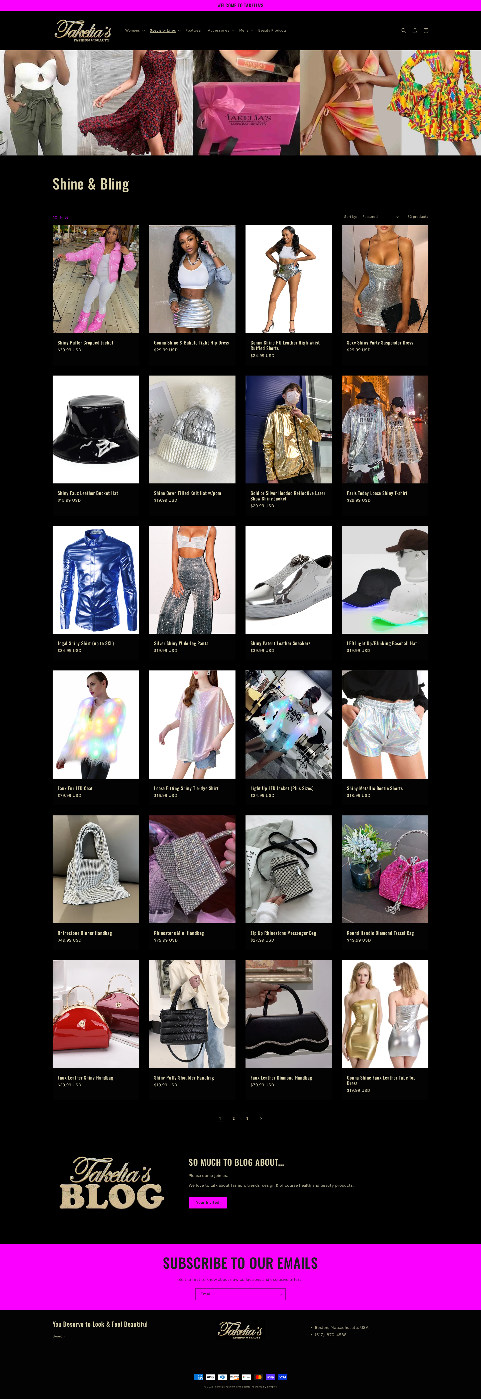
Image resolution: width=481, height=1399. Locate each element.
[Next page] (260, 1118)
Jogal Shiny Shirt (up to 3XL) (86, 643)
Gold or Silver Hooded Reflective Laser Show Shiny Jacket (288, 495)
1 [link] (220, 1118)
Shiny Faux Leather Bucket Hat (88, 493)
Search (59, 1336)
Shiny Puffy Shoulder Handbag (184, 1077)
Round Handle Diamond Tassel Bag (380, 933)
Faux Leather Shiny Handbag (85, 1077)
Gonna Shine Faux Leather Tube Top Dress (381, 1080)
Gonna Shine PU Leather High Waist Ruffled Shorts (285, 345)
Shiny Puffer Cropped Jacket (85, 342)
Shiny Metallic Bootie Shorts (375, 788)
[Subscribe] (279, 1294)
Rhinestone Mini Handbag (179, 933)
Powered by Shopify (264, 1386)
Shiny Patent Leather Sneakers (280, 643)
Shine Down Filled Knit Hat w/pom (187, 493)
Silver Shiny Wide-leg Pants (181, 643)
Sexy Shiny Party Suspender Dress (380, 342)
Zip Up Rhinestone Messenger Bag (283, 933)
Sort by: (350, 217)
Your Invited (207, 1202)
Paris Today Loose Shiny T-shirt (377, 493)
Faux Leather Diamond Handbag (281, 1077)
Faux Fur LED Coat (75, 788)
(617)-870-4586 (330, 1334)
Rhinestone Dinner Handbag (85, 933)
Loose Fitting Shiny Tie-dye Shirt (186, 788)
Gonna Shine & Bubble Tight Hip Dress (191, 342)
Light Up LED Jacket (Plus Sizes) (282, 788)
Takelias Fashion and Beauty (233, 1386)
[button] (134, 30)
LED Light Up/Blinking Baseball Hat (382, 643)
